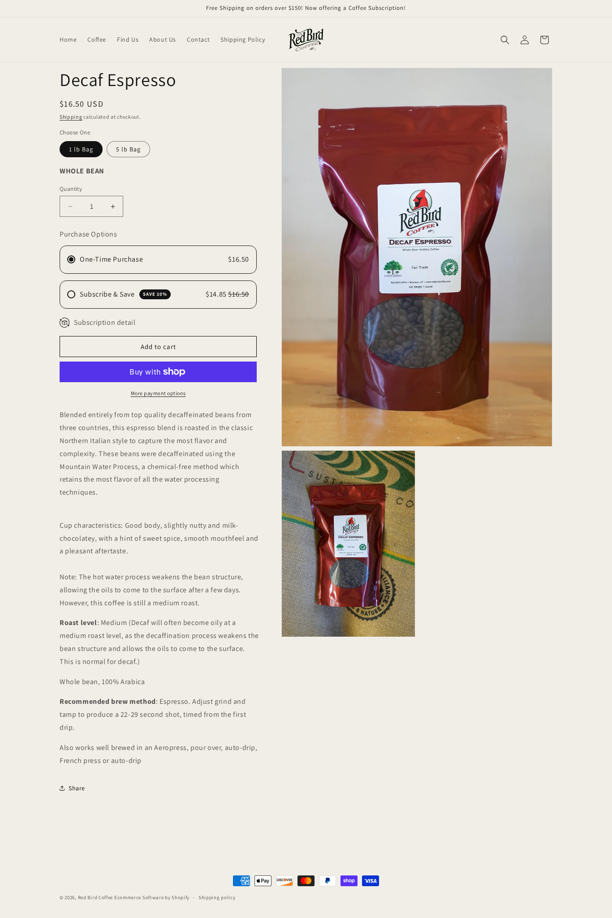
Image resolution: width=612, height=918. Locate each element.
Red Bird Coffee (95, 897)
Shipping (71, 116)
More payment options (158, 393)
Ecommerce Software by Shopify (152, 897)
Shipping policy (217, 897)
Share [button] (77, 788)
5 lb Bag (128, 149)
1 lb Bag (81, 149)
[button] (505, 40)
